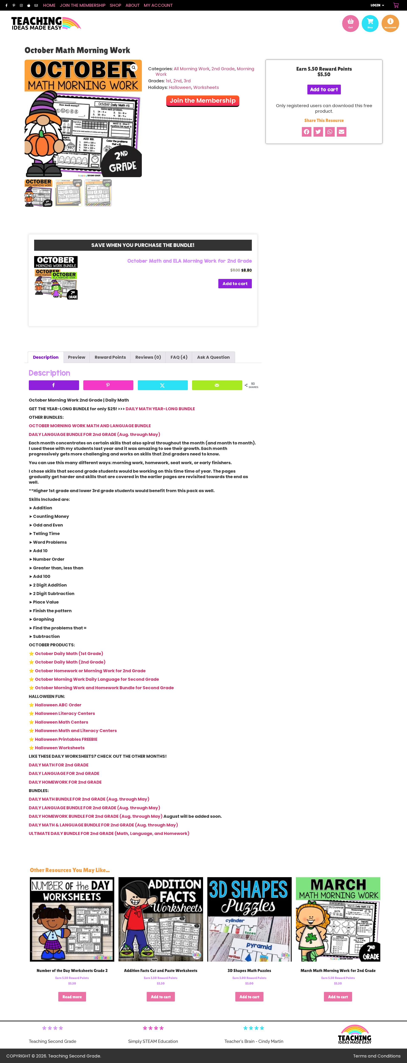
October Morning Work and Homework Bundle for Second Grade (104, 688)
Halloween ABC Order (58, 705)
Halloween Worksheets (60, 748)
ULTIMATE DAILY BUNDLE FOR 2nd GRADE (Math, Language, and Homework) (109, 833)
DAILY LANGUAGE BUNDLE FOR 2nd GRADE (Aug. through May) (94, 434)
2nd (177, 81)
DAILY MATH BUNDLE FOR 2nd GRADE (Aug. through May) (89, 799)
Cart (350, 27)
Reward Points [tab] (110, 357)
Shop (115, 5)
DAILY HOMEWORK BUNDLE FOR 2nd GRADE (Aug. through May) (96, 816)
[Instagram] (21, 5)
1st (168, 81)
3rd (187, 81)
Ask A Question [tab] (213, 357)
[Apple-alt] (28, 5)
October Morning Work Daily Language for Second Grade (97, 679)
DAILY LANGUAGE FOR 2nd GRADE (64, 773)
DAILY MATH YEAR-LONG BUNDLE (160, 409)
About (132, 5)
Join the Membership (83, 5)
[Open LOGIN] (383, 5)
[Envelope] (36, 5)
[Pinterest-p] (14, 5)
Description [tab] (46, 357)
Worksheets (206, 87)
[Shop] (370, 21)
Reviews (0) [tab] (148, 357)
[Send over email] (217, 385)
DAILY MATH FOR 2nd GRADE (58, 765)
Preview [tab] (76, 357)
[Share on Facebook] (54, 385)
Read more (72, 996)
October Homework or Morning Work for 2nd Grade (90, 671)
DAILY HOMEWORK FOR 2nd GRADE (65, 782)
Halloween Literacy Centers (65, 713)
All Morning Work (191, 69)
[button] (134, 67)
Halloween (180, 87)
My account (158, 5)
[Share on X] (163, 385)
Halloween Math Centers (61, 722)
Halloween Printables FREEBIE (66, 739)
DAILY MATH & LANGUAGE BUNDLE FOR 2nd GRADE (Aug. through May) (103, 825)
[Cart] (396, 5)
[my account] (390, 21)
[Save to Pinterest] (108, 385)
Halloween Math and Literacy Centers (76, 731)
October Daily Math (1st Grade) (69, 654)
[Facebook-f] (6, 5)
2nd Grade (223, 69)
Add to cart (235, 284)
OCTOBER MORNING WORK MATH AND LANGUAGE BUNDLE (90, 426)
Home (49, 5)
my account (390, 27)
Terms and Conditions (377, 1056)
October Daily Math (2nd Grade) (70, 662)
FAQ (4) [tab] (179, 357)
